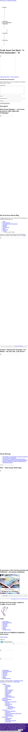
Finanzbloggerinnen (9, 39)
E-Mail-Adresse (3, 98)
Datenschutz (5, 623)
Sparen (6, 10)
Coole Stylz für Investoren (10, 43)
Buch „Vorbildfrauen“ (7, 22)
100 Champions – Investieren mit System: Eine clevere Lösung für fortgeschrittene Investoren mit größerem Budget (15, 459)
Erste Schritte (8, 9)
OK (19, 729)
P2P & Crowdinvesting (10, 20)
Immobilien (7, 16)
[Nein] (21, 731)
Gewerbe (4, 230)
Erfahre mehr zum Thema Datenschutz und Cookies (10, 731)
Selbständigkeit (8, 19)
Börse (6, 11)
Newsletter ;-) (8, 35)
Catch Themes (17, 681)
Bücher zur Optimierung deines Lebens (13, 36)
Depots (4, 228)
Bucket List (10, 31)
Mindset (7, 17)
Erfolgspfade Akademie (19, 345)
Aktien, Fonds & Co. (9, 13)
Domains (4, 226)
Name (1, 96)
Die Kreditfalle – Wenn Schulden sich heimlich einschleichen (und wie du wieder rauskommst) (15, 457)
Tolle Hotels (10, 29)
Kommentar (3, 85)
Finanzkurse (5, 21)
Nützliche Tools (8, 37)
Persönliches (5, 23)
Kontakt (4, 628)
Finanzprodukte (8, 41)
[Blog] (4, 637)
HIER (24, 235)
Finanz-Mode (8, 44)
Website (1, 100)
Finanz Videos (8, 15)
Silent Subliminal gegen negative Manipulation (19, 598)
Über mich (7, 26)
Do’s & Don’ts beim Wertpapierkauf (10, 223)
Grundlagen (7, 8)
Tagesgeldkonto (6, 227)
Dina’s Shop (5, 40)
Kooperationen (6, 621)
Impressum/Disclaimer (7, 622)
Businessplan (5, 229)
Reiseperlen (7, 28)
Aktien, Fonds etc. (6, 222)
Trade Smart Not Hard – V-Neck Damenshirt (9, 76)
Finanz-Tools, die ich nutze (10, 24)
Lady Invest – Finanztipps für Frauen (7, 2)
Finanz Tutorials (8, 14)
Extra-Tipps (5, 33)
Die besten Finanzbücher (10, 34)
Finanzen (4, 7)
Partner (4, 627)
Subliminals (7, 42)
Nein (21, 729)
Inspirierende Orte (11, 30)
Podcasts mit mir (8, 27)
